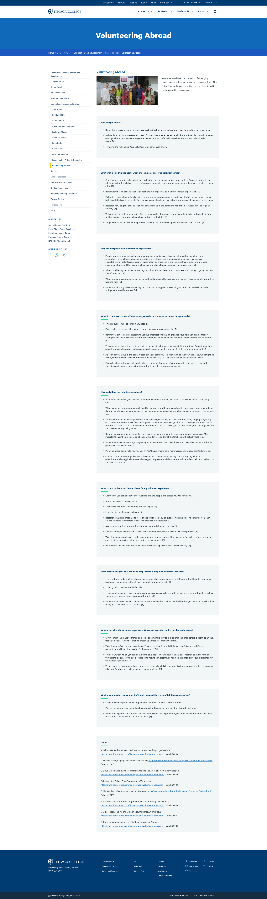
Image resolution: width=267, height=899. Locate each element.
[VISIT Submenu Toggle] (200, 3)
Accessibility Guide (110, 866)
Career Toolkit (112, 52)
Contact (161, 861)
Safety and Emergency (111, 870)
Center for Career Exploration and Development (79, 52)
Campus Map (139, 870)
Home (51, 52)
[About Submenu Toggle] (207, 11)
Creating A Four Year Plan (63, 126)
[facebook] (50, 256)
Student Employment (60, 187)
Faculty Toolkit (57, 199)
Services (54, 171)
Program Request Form (58, 237)
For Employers (57, 204)
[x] (63, 256)
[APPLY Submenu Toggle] (215, 3)
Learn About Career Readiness (61, 229)
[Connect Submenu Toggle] (172, 3)
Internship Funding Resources (64, 193)
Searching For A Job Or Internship (67, 159)
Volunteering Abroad (61, 165)
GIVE (186, 3)
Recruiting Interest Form (59, 233)
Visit (136, 861)
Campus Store (108, 861)
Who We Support (58, 92)
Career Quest (56, 86)
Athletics (108, 2)
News (144, 2)
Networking (57, 148)
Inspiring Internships (60, 98)
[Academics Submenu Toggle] (152, 11)
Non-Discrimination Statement (184, 896)
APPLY (209, 3)
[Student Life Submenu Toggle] (192, 11)
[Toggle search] (215, 12)
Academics (143, 11)
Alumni (121, 2)
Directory (162, 866)
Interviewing (57, 143)
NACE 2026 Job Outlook (59, 240)
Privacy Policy (207, 896)
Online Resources (58, 176)
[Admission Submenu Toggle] (171, 11)
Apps (153, 2)
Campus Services (165, 875)
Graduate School (59, 137)
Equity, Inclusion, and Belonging (65, 103)
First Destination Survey (61, 182)
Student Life (183, 11)
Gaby (53, 210)
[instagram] (56, 256)
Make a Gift (138, 866)
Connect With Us (58, 81)
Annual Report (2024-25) (59, 225)
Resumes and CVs (60, 154)
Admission (163, 11)
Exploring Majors (59, 131)
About (201, 11)
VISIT (194, 3)
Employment (163, 870)
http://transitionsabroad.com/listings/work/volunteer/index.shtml (132, 754)
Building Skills (58, 115)
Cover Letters (58, 120)
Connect (164, 2)
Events (133, 2)
